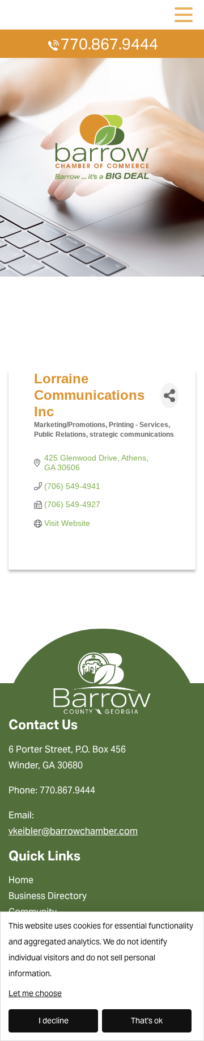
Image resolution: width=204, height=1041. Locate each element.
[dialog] (102, 976)
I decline (54, 1020)
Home (20, 880)
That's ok (147, 1020)
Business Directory (47, 896)
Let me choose (35, 993)
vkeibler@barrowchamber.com (73, 831)
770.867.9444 (109, 44)
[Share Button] (169, 395)
